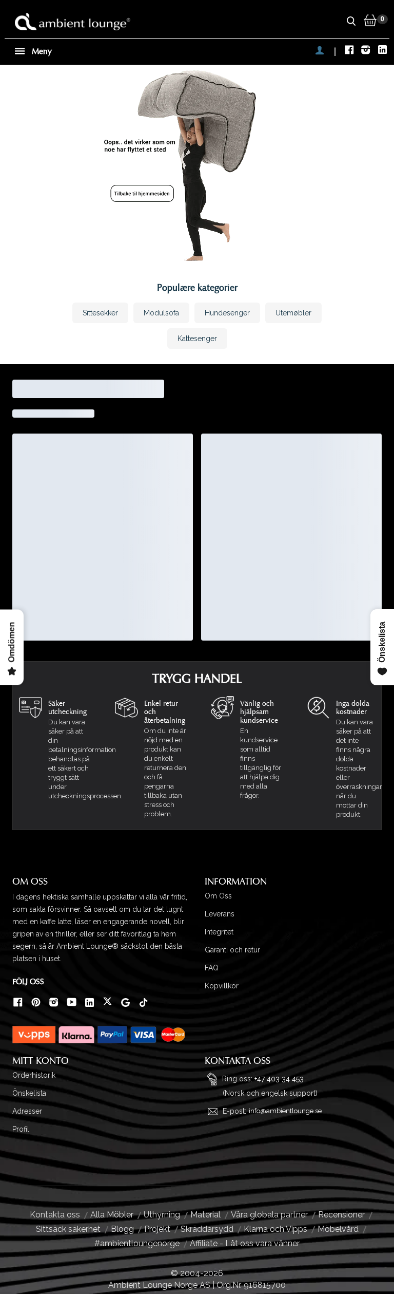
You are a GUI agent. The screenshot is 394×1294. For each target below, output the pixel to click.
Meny (41, 51)
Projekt (157, 1229)
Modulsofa (161, 313)
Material (205, 1215)
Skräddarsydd (207, 1229)
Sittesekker (100, 313)
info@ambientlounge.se (285, 1111)
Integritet (219, 932)
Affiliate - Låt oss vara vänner (245, 1243)
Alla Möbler (111, 1215)
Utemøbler (293, 313)
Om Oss (218, 896)
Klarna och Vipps (275, 1229)
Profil (20, 1129)
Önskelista (29, 1093)
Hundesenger (227, 313)
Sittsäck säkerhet (68, 1229)
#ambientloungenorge (137, 1243)
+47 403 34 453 (279, 1078)
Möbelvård (338, 1229)
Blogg (122, 1229)
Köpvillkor (222, 986)
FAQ (212, 968)
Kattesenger (197, 338)
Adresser (27, 1111)
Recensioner (341, 1215)
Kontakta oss (55, 1215)
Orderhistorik (33, 1075)
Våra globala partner (269, 1215)
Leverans (219, 914)
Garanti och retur (232, 950)
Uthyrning (162, 1215)
